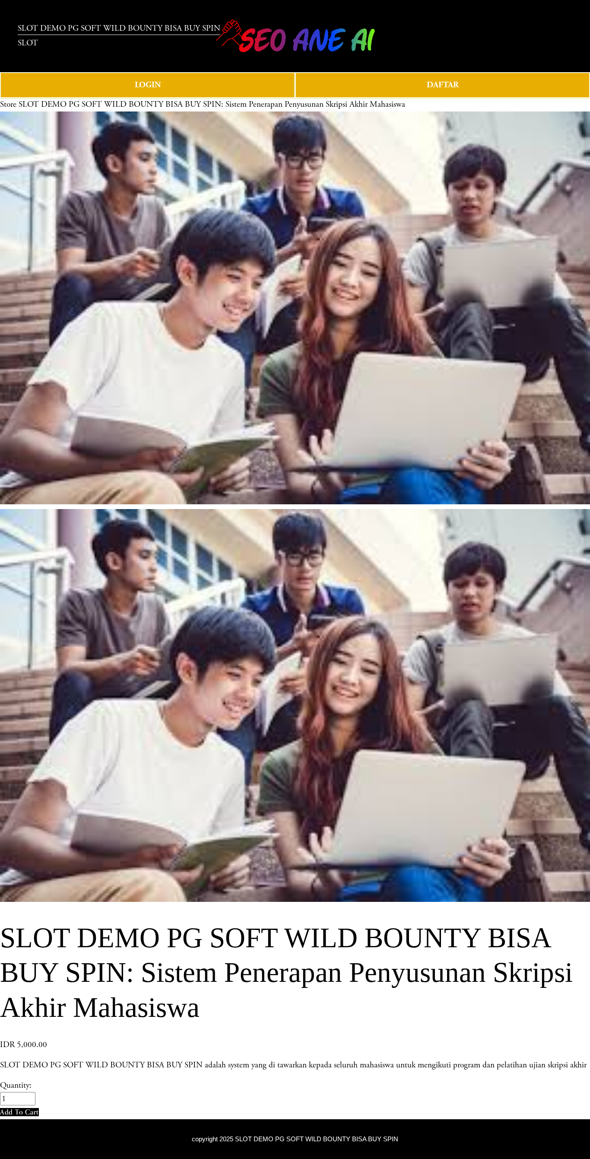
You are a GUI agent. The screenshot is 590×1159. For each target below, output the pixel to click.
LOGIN (148, 85)
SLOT (28, 43)
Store (8, 104)
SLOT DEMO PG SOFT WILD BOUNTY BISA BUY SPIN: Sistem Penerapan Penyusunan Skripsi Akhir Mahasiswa (212, 104)
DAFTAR (443, 85)
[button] (19, 1112)
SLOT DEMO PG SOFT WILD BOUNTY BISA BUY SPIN (316, 1139)
